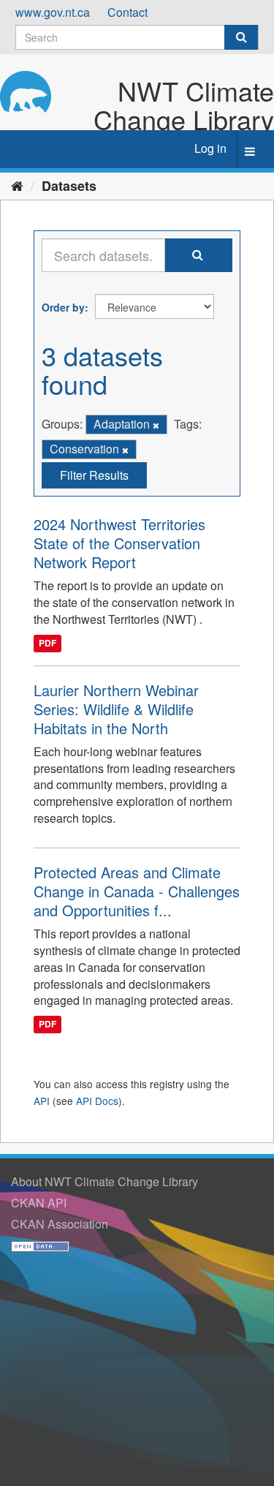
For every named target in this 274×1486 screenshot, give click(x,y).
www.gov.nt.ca (52, 12)
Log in (210, 148)
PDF (47, 642)
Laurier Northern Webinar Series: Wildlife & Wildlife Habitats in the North (116, 709)
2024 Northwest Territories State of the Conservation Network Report (119, 543)
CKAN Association (59, 1223)
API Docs (97, 1100)
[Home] (17, 185)
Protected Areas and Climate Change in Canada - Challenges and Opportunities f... (137, 891)
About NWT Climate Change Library (104, 1181)
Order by (63, 307)
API (42, 1100)
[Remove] (156, 425)
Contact (127, 12)
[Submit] (241, 37)
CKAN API (38, 1202)
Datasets (69, 185)
